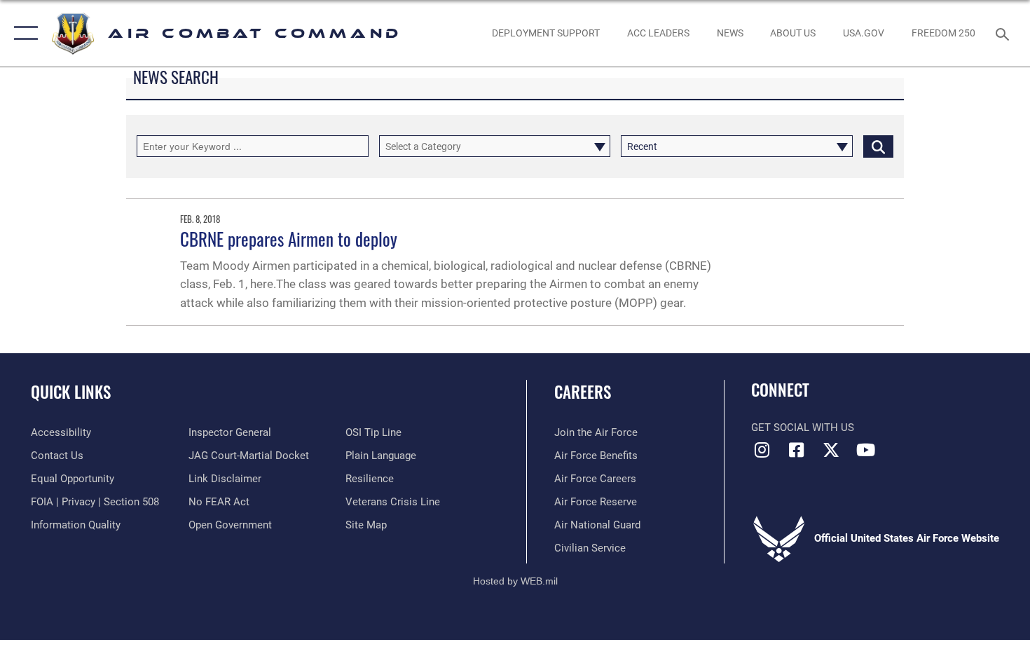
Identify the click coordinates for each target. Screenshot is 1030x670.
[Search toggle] (1004, 33)
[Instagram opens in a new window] (761, 449)
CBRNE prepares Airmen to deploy (288, 239)
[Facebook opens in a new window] (796, 449)
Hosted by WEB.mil (515, 581)
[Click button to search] (878, 146)
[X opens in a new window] (831, 449)
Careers (582, 392)
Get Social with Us (802, 427)
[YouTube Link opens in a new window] (865, 449)
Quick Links (71, 392)
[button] (23, 33)
